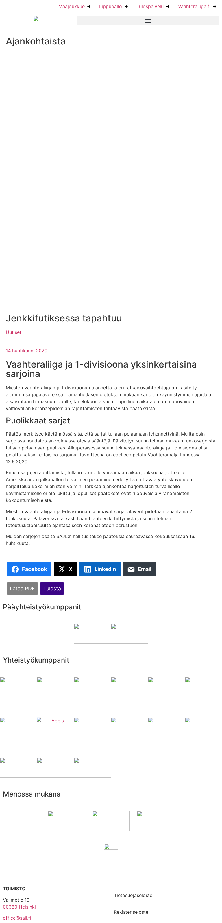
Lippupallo (110, 6)
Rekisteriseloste (131, 912)
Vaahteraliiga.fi (194, 6)
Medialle (123, 882)
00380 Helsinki (19, 907)
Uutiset (13, 332)
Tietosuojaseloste (133, 895)
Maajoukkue (71, 6)
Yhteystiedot (128, 866)
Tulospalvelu (150, 6)
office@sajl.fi (17, 918)
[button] (148, 20)
